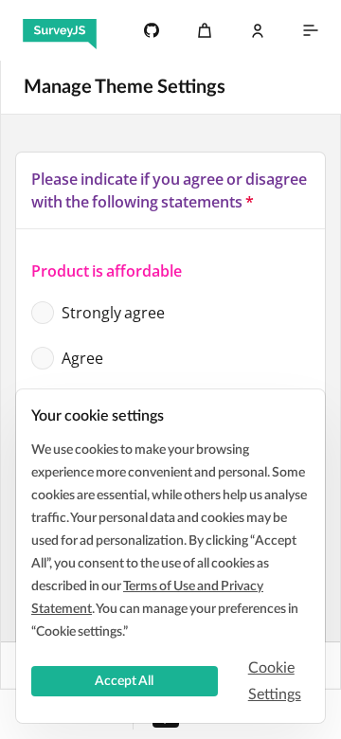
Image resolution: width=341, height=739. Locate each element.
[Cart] (204, 30)
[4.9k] (151, 30)
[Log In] (257, 30)
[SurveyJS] (60, 30)
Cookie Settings (274, 681)
